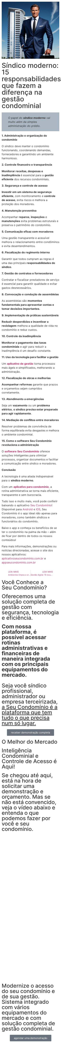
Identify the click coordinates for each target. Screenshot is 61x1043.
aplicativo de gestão (20, 363)
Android (28, 509)
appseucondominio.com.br (19, 562)
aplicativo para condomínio (31, 486)
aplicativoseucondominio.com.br (22, 558)
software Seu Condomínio (22, 451)
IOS (38, 509)
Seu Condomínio (41, 505)
